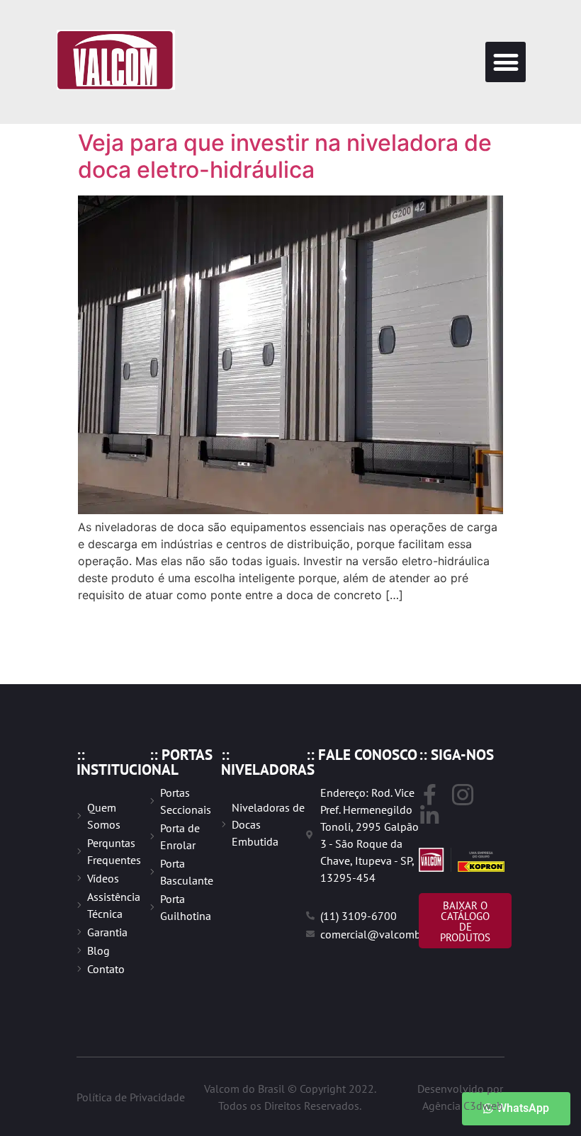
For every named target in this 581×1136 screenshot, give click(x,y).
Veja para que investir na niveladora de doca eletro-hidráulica (285, 156)
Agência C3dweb (462, 1105)
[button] (505, 62)
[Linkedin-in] (429, 816)
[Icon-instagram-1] (462, 794)
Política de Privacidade (131, 1097)
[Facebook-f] (429, 794)
